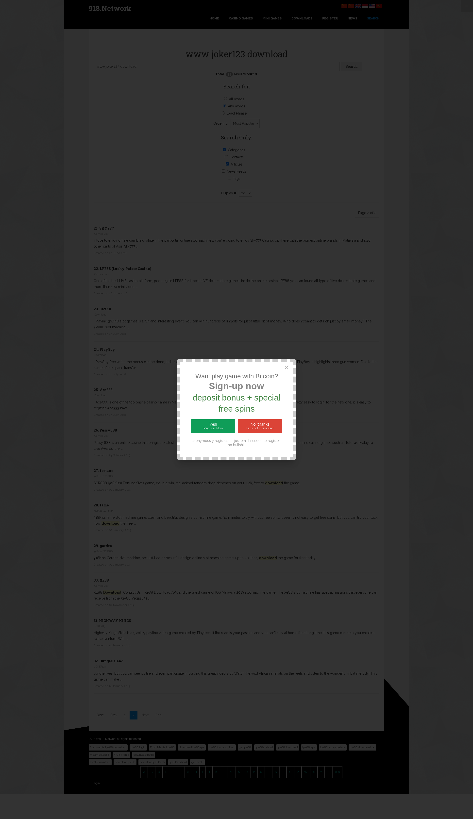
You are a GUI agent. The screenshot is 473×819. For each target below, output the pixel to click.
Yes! (213, 426)
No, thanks (259, 426)
